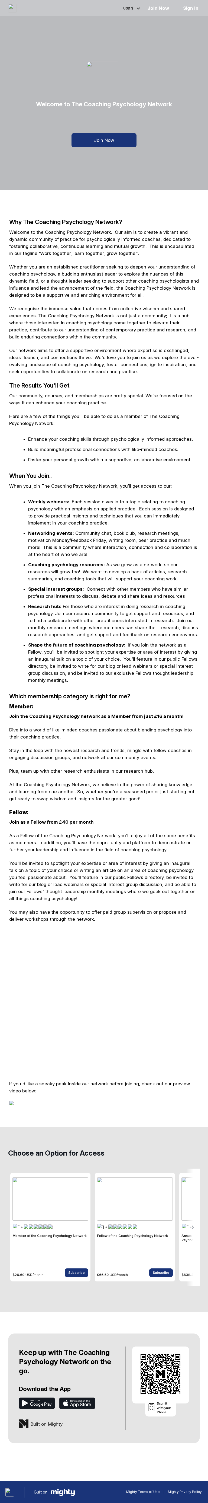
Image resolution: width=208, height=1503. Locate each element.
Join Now (158, 8)
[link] (50, 1227)
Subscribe (76, 1273)
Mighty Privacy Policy (185, 1492)
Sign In (191, 8)
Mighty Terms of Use (143, 1492)
